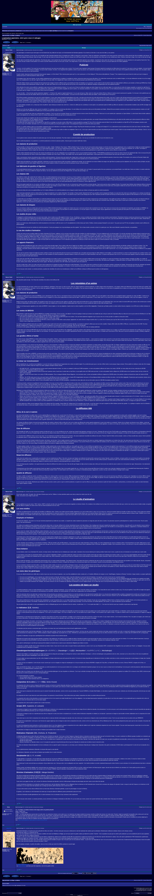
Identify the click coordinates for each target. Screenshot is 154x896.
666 (15, 885)
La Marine (9, 39)
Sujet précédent (142, 45)
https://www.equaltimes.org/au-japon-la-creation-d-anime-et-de (32, 820)
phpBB (71, 894)
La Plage (12, 35)
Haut (3, 488)
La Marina (17, 35)
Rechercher (149, 26)
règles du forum (22, 866)
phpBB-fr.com (79, 895)
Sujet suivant (149, 45)
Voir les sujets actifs (20, 33)
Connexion (4, 26)
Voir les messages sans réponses (8, 33)
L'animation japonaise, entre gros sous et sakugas (21, 38)
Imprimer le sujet (6, 45)
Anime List (25, 864)
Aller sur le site (77, 24)
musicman (19, 885)
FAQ (145, 26)
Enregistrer (71, 30)
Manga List (19, 864)
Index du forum (5, 35)
